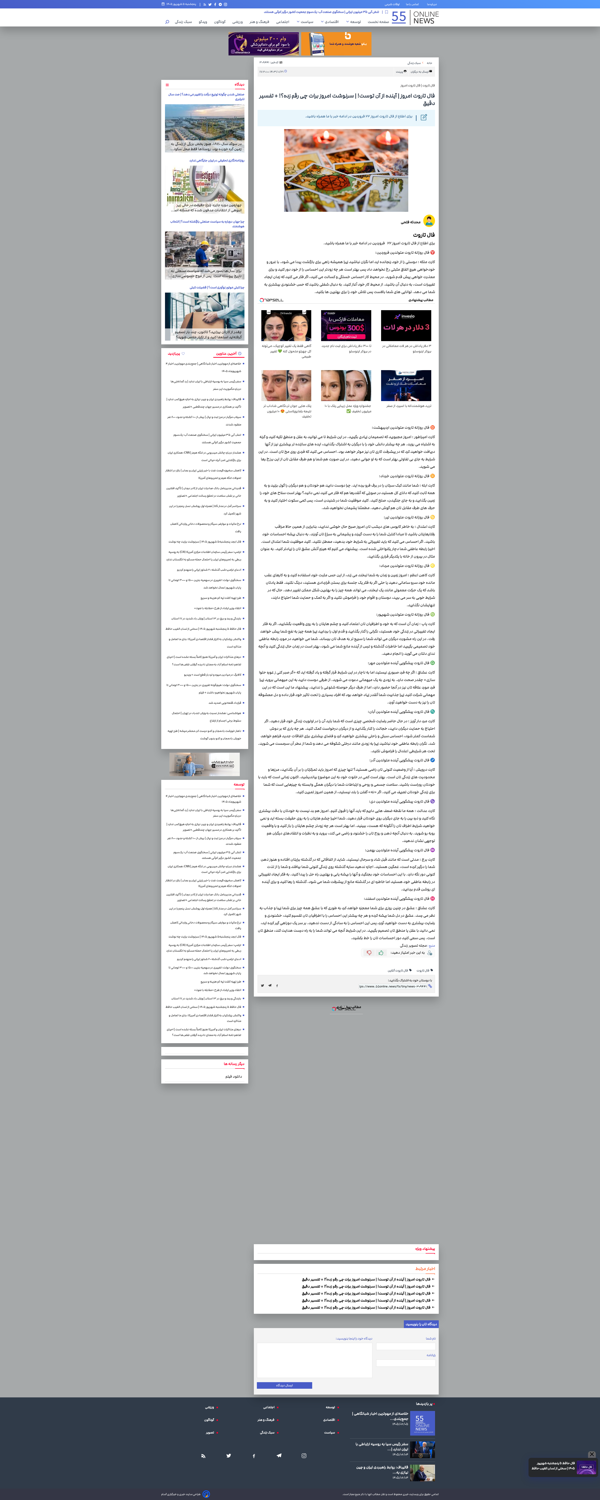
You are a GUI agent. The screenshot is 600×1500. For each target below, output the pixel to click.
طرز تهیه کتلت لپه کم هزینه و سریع (300, 726)
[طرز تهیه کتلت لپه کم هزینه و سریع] (300, 754)
